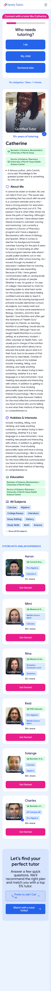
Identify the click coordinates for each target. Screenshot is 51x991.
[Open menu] (46, 5)
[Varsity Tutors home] (13, 4)
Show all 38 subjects (17, 531)
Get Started (25, 587)
